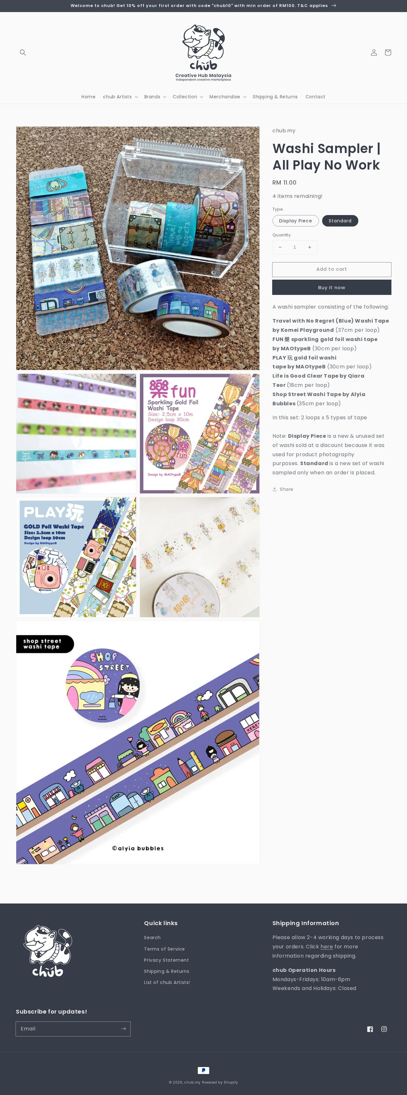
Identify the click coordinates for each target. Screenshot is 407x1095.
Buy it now (331, 287)
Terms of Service (164, 949)
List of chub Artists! (167, 982)
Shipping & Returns (166, 971)
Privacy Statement (166, 960)
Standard (340, 221)
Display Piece (295, 221)
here (327, 946)
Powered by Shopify (220, 1082)
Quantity (281, 235)
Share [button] (286, 489)
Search (152, 937)
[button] (23, 52)
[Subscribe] (123, 1029)
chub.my (192, 1082)
